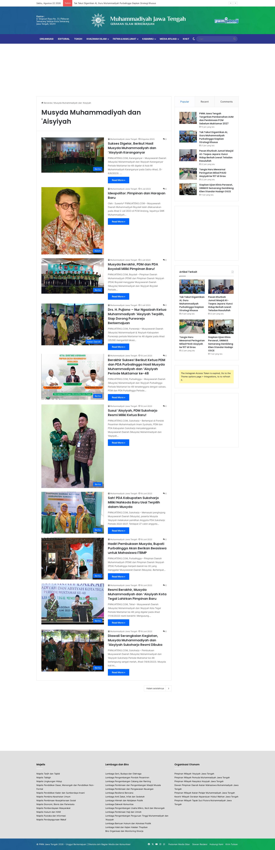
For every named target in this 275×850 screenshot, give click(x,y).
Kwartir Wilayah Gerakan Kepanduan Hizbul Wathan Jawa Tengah (206, 796)
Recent (205, 101)
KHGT (186, 38)
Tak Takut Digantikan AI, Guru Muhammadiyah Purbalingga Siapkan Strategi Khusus (115, 3)
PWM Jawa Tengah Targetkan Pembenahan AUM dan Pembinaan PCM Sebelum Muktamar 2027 (216, 118)
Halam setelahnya (155, 688)
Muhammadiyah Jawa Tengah (123, 139)
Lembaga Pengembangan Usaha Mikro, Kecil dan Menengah (135, 808)
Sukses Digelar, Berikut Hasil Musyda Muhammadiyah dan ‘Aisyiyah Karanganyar (132, 148)
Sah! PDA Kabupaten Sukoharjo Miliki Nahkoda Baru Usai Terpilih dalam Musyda (134, 502)
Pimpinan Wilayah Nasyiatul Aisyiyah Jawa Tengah (199, 781)
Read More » (118, 180)
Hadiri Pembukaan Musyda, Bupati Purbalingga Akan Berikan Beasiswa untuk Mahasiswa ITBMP (137, 548)
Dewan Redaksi (199, 844)
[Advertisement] (137, 69)
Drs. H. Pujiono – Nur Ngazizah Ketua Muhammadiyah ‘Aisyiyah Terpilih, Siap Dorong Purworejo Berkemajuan (137, 316)
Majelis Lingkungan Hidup (49, 781)
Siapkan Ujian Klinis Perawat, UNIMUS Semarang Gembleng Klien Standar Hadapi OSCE (216, 188)
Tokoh (78, 38)
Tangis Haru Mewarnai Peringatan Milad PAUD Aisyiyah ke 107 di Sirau (212, 173)
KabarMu (148, 38)
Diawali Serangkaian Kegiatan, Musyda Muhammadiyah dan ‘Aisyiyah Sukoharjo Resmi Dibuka (135, 640)
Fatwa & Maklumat (124, 38)
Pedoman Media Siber (179, 844)
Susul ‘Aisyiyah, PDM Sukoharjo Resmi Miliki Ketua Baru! (132, 412)
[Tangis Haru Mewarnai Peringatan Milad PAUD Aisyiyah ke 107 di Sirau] (188, 174)
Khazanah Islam (97, 38)
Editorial (64, 38)
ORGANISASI (46, 38)
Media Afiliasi (168, 38)
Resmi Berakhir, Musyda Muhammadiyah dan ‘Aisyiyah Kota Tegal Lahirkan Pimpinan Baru (137, 594)
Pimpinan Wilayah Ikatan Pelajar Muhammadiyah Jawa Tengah (204, 792)
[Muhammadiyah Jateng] (137, 20)
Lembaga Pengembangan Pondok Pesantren (127, 777)
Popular (184, 101)
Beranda (47, 103)
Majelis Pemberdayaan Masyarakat (53, 808)
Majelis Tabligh (43, 777)
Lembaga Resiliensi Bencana (119, 792)
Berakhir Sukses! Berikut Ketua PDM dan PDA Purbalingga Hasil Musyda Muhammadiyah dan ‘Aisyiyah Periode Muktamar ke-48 (136, 367)
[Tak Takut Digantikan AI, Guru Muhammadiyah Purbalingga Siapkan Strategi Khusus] (188, 137)
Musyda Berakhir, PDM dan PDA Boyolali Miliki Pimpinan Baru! (133, 266)
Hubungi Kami (216, 844)
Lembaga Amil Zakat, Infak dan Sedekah (125, 796)
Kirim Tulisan (232, 844)
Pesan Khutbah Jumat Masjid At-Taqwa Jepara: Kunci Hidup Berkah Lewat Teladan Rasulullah (216, 155)
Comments (226, 101)
